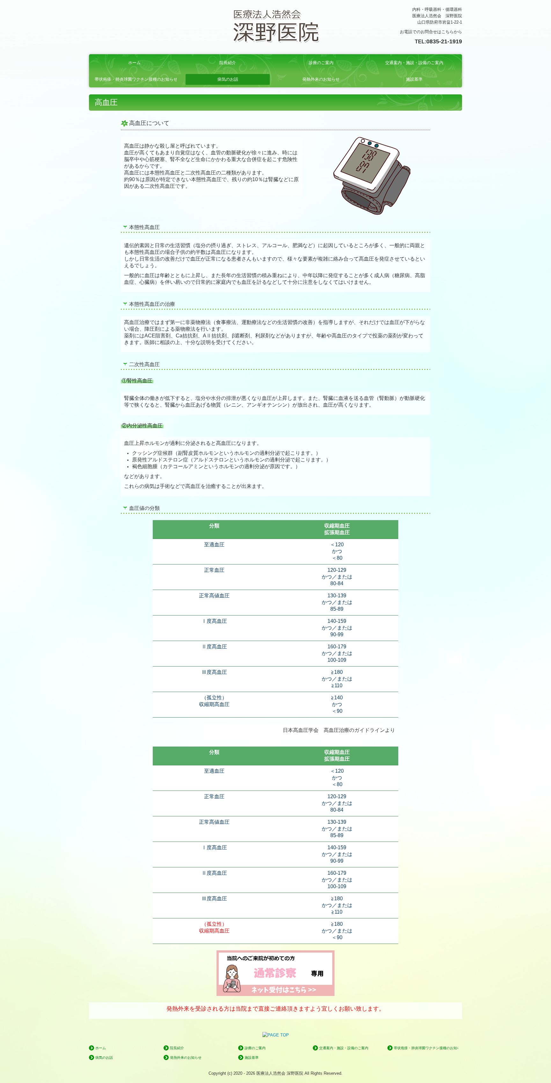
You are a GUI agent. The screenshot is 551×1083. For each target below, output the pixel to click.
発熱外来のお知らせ (321, 79)
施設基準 (414, 79)
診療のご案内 (321, 62)
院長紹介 (227, 62)
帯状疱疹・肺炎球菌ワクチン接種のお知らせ (136, 79)
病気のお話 (227, 79)
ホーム (134, 62)
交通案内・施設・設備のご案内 (414, 62)
